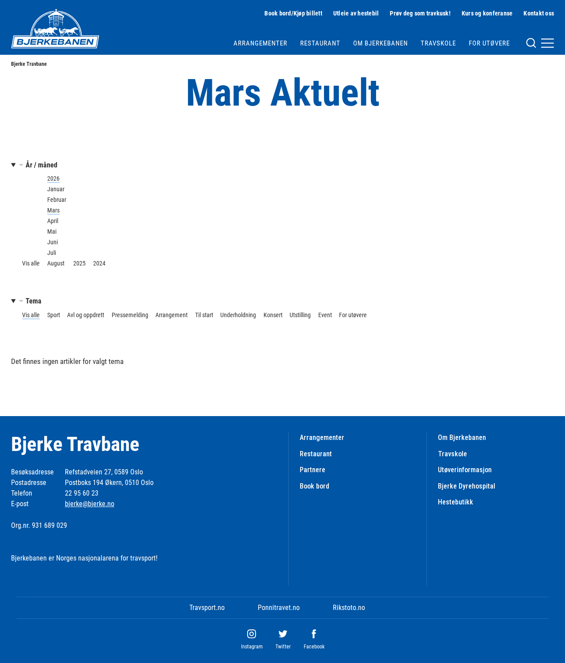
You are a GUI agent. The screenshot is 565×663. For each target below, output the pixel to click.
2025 (79, 263)
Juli (51, 252)
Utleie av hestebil (356, 13)
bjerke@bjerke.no (89, 504)
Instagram (252, 647)
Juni (52, 242)
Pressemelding (130, 314)
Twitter (283, 647)
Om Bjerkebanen (380, 43)
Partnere (312, 470)
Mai (51, 231)
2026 (53, 178)
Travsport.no (207, 607)
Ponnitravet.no (279, 607)
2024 (99, 263)
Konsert (273, 314)
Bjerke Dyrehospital (466, 486)
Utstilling (300, 314)
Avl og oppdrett (85, 314)
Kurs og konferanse (487, 13)
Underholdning (238, 314)
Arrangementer (260, 43)
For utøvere (489, 43)
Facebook (314, 647)
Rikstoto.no (349, 607)
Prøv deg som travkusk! (420, 13)
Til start (204, 314)
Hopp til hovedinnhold (30, 5)
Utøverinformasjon (465, 470)
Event (325, 314)
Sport (53, 314)
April (52, 220)
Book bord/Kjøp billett (293, 13)
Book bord (314, 486)
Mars (53, 210)
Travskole (438, 43)
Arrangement (171, 314)
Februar (56, 199)
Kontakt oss (539, 13)
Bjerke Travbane (29, 64)
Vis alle (31, 263)
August (55, 263)
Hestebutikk (455, 502)
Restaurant (320, 43)
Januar (55, 189)
